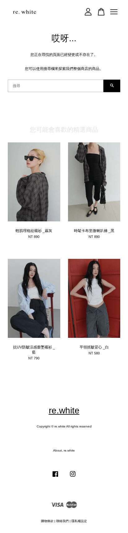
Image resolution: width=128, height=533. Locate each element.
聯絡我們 (62, 521)
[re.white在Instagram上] (72, 477)
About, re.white (64, 450)
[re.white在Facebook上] (55, 477)
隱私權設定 (79, 521)
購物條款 (47, 521)
